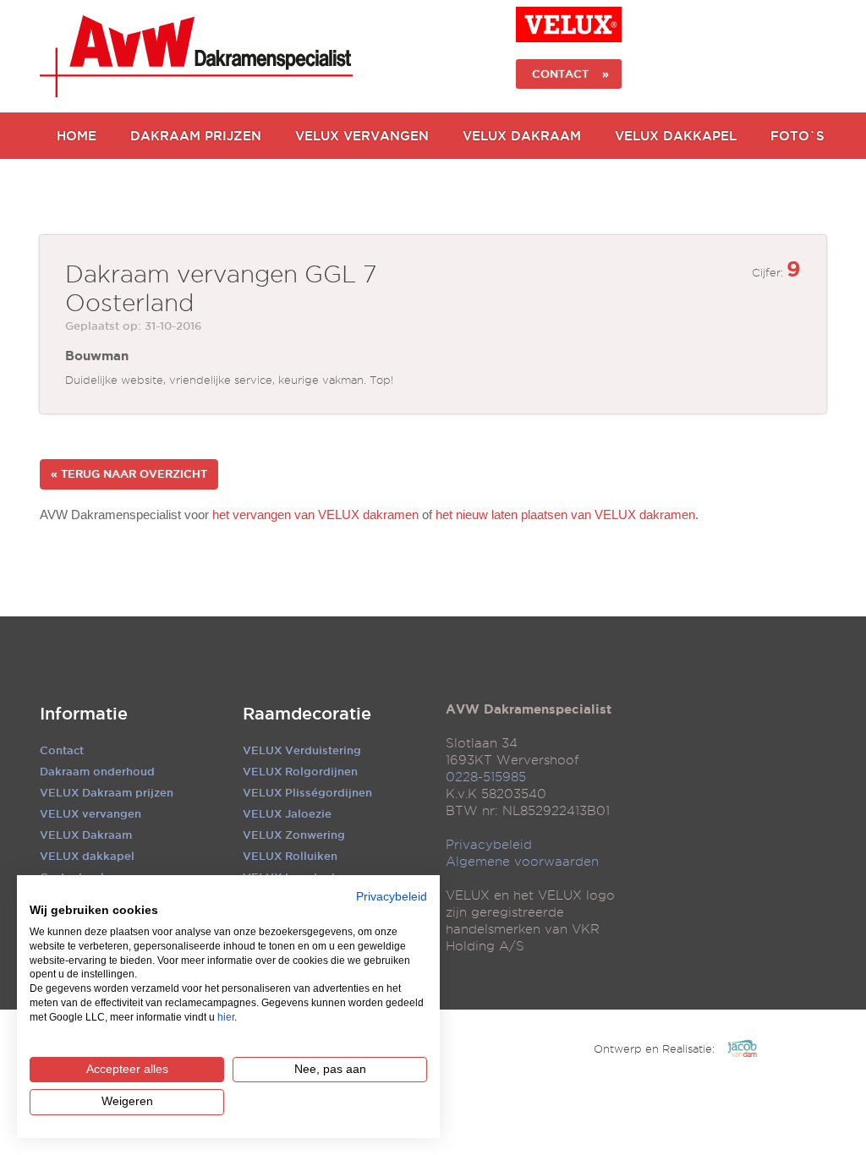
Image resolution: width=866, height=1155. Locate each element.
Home (76, 136)
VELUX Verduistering (302, 750)
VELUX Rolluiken (290, 856)
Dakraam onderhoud (97, 771)
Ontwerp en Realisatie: (654, 1048)
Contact (62, 750)
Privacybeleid (489, 844)
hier (225, 1017)
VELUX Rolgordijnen (300, 771)
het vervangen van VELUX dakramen (315, 514)
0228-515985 (486, 777)
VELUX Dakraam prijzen (106, 792)
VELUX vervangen (90, 813)
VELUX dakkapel (87, 856)
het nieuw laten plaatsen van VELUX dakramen (565, 514)
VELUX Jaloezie (287, 813)
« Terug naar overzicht (129, 473)
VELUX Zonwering (294, 834)
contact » (569, 73)
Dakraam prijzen (195, 136)
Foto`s (797, 136)
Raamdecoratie (307, 713)
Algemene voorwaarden (522, 861)
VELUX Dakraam (522, 136)
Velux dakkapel (676, 136)
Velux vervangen (362, 136)
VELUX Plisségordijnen (307, 792)
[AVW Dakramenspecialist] (196, 56)
